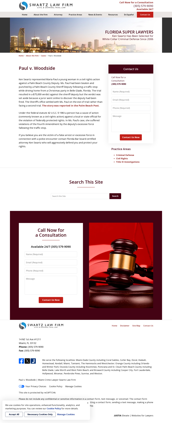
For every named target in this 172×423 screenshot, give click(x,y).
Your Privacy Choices (36, 386)
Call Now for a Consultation (136, 2)
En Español (129, 14)
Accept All (14, 414)
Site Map (136, 325)
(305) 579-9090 (143, 6)
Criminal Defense (125, 155)
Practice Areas (75, 14)
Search (115, 196)
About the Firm (41, 14)
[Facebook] (21, 361)
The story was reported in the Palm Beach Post (70, 105)
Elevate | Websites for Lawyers (133, 415)
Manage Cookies (73, 386)
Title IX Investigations (127, 161)
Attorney (58, 14)
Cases (43, 56)
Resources (113, 14)
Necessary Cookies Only (40, 414)
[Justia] (33, 361)
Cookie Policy (55, 386)
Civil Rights (122, 158)
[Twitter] (27, 361)
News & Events (95, 14)
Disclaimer (124, 325)
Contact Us (145, 14)
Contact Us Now (130, 137)
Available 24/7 (145, 9)
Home (24, 14)
